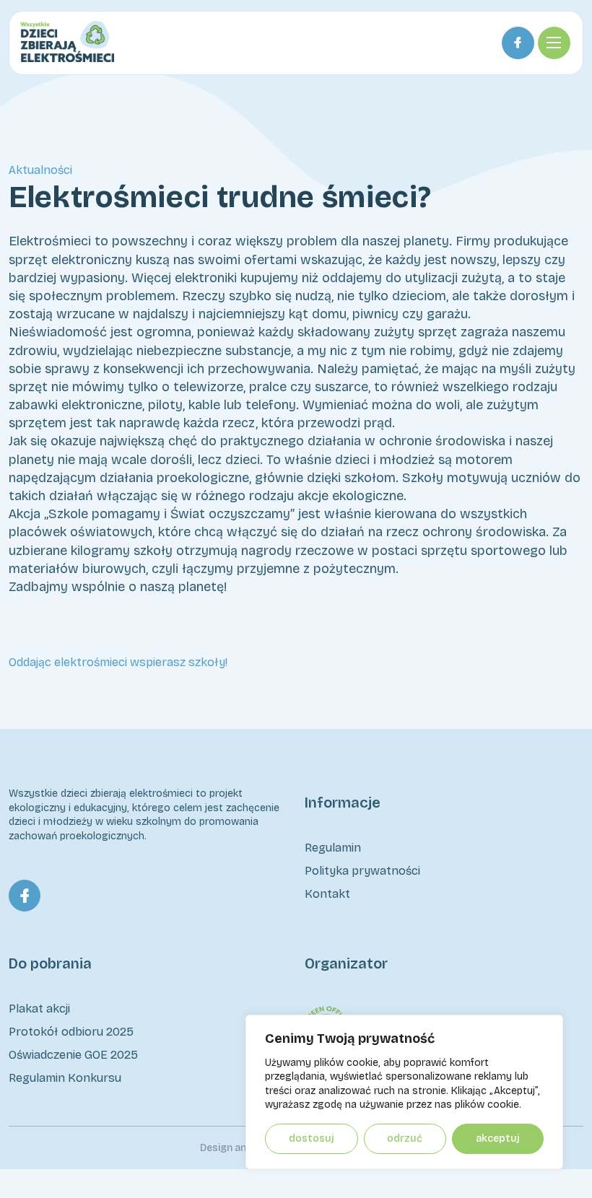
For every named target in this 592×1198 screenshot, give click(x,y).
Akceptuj (498, 1138)
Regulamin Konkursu (65, 1078)
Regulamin (333, 847)
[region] (404, 1092)
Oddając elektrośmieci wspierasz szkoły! (118, 662)
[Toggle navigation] (554, 43)
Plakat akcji (39, 1008)
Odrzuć (404, 1138)
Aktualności (40, 170)
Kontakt (327, 894)
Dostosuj (311, 1138)
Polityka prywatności (362, 871)
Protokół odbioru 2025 (71, 1032)
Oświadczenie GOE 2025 (73, 1055)
